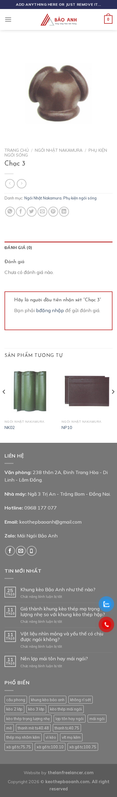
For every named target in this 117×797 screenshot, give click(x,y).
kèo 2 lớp (14, 709)
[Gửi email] (21, 551)
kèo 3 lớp (36, 709)
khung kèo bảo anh (47, 699)
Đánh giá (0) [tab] (18, 247)
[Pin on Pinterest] (53, 212)
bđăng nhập (50, 310)
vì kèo (51, 737)
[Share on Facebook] (21, 212)
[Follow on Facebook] (10, 551)
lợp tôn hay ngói (70, 718)
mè (9, 728)
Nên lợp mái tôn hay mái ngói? (54, 659)
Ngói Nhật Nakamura (58, 150)
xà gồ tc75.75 (18, 746)
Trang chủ (16, 150)
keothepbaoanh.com (67, 781)
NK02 (9, 427)
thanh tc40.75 (67, 728)
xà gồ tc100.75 (82, 746)
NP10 (67, 427)
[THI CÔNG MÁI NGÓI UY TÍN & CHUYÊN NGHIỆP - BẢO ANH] (58, 19)
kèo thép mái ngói (66, 709)
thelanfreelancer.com (71, 772)
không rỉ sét (80, 699)
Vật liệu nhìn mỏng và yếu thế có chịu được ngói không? (61, 636)
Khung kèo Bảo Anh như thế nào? (57, 589)
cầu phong (15, 699)
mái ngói (97, 718)
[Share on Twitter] (32, 212)
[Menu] (8, 19)
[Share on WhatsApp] (10, 212)
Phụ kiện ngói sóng (80, 198)
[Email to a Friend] (42, 212)
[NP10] (87, 391)
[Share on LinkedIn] (64, 212)
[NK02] (30, 391)
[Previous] (4, 403)
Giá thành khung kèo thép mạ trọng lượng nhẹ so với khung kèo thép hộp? (62, 611)
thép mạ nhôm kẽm (23, 737)
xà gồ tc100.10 (50, 746)
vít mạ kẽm (71, 737)
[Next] (113, 403)
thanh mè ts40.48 (33, 728)
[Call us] (32, 551)
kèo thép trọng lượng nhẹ (28, 718)
